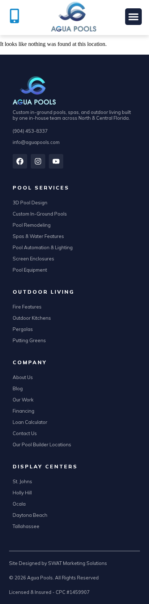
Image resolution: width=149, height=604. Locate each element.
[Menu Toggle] (133, 16)
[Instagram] (38, 161)
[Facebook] (20, 161)
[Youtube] (56, 161)
